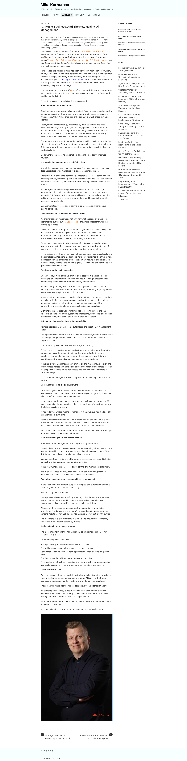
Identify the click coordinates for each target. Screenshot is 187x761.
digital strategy (68, 40)
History (79, 15)
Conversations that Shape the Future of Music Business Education (132, 193)
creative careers (100, 37)
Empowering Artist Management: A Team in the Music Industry (131, 184)
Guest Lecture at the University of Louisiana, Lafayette (95, 736)
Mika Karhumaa (47, 37)
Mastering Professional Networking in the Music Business (129, 145)
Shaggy (93, 45)
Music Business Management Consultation (131, 56)
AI (65, 37)
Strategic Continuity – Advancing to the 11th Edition (57, 736)
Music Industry (97, 42)
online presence (66, 45)
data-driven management (51, 40)
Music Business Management (78, 42)
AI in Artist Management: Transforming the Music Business (129, 108)
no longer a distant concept (74, 79)
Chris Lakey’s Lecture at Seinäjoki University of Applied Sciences (132, 126)
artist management (75, 37)
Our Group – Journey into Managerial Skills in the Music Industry (131, 99)
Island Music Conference (86, 40)
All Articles (123, 199)
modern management (57, 42)
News (56, 15)
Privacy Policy (47, 750)
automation (88, 37)
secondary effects (81, 45)
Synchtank (55, 48)
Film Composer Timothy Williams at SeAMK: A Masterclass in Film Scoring (130, 117)
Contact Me (94, 15)
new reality (54, 45)
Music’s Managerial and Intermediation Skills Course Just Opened (131, 135)
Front (45, 15)
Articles (67, 15)
